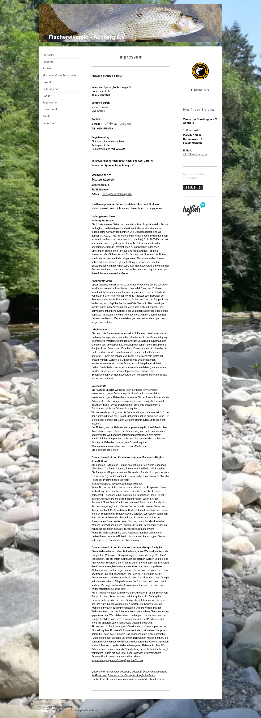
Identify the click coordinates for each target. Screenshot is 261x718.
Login (215, 706)
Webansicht (211, 710)
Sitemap (68, 706)
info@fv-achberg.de (116, 123)
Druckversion (54, 706)
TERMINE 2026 (200, 89)
